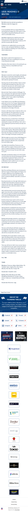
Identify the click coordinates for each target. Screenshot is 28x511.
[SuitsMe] (14, 474)
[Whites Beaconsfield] (14, 439)
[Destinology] (14, 457)
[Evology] (14, 431)
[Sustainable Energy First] (14, 412)
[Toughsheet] (14, 349)
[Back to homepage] (2, 5)
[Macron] (14, 376)
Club (2, 1)
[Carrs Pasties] (14, 394)
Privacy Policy (14, 504)
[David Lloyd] (14, 422)
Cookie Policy (14, 501)
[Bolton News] (14, 483)
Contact (14, 499)
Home (5, 7)
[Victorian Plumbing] (14, 359)
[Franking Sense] (14, 367)
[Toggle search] (25, 4)
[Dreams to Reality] (14, 465)
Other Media (17, 509)
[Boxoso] (14, 448)
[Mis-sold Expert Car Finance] (14, 492)
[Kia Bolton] (14, 403)
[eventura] (14, 385)
